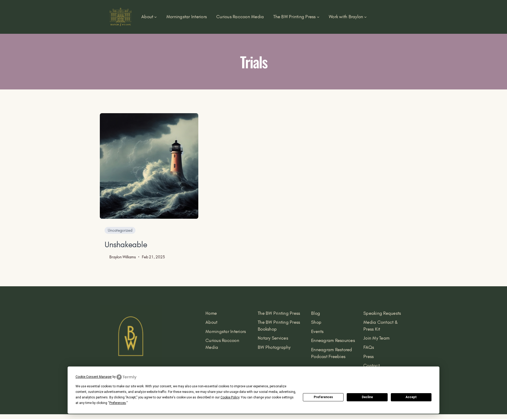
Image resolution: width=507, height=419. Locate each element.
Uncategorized (120, 230)
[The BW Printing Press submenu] (318, 17)
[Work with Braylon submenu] (365, 17)
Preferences (323, 397)
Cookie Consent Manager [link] (94, 377)
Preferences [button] (117, 403)
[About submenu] (155, 17)
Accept (411, 397)
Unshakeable (126, 244)
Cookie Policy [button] (229, 397)
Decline (367, 397)
